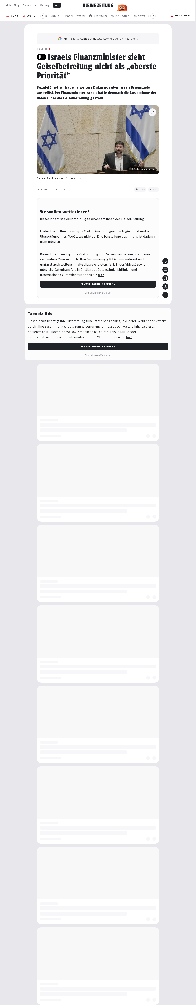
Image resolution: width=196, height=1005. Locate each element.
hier (99, 275)
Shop (17, 5)
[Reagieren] (164, 261)
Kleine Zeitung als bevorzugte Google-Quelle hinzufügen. (99, 38)
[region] (98, 16)
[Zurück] (43, 16)
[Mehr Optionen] (164, 295)
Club (8, 5)
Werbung (45, 5)
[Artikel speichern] (164, 278)
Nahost (152, 189)
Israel (140, 189)
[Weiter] (153, 16)
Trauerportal (29, 5)
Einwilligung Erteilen (96, 284)
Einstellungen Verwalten (96, 292)
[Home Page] (98, 5)
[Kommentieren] (164, 270)
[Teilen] (164, 286)
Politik (41, 49)
